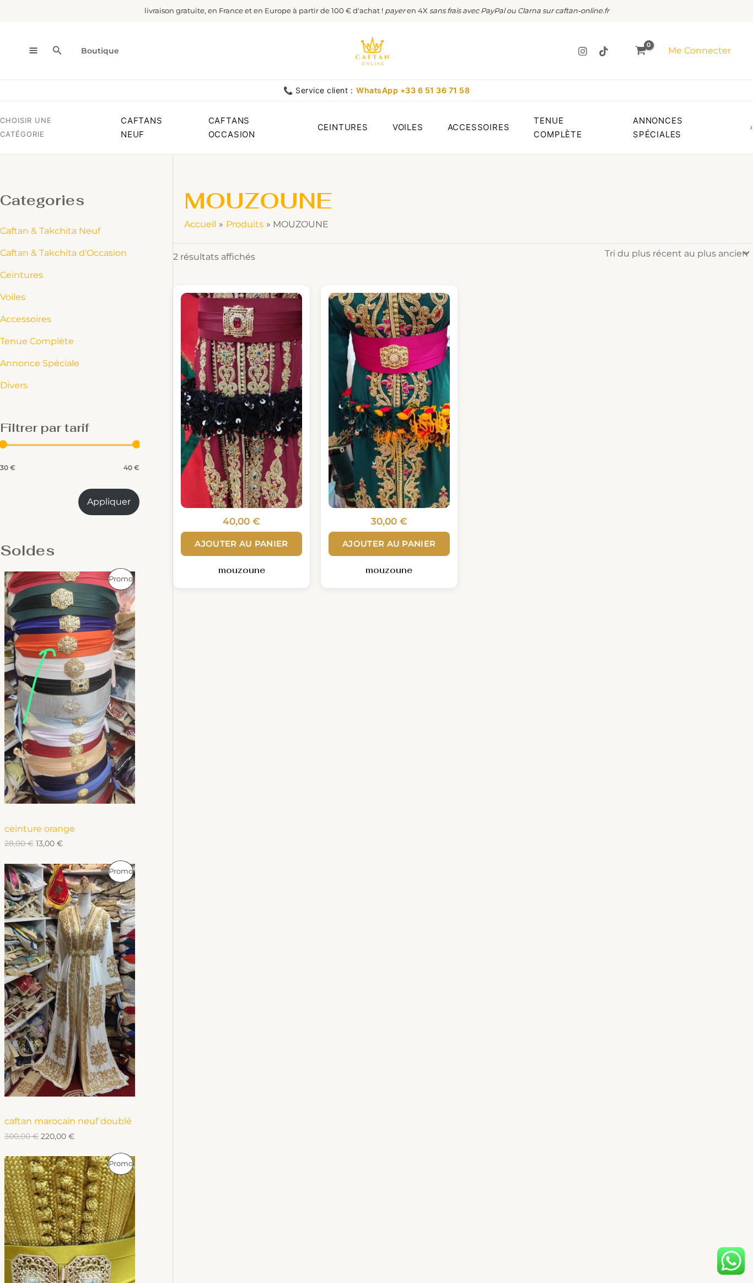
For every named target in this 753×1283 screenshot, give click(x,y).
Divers (14, 385)
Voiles (407, 127)
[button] (57, 51)
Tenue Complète (37, 341)
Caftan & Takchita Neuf (50, 231)
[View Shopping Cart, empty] (640, 50)
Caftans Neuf (142, 127)
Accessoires (479, 127)
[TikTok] (604, 51)
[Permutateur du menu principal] (33, 51)
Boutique (100, 51)
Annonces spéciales (657, 127)
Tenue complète (558, 127)
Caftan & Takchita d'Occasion (63, 253)
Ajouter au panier (241, 543)
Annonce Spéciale (39, 363)
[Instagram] (583, 51)
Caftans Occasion (231, 127)
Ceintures (343, 127)
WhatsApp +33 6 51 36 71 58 (413, 90)
